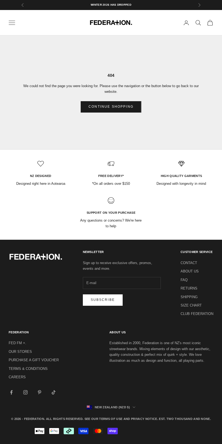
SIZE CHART (191, 305)
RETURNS (189, 288)
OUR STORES (20, 352)
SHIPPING (189, 297)
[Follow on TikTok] (53, 392)
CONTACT (189, 263)
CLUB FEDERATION (197, 314)
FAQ (184, 280)
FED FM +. (17, 343)
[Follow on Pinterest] (39, 392)
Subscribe (103, 300)
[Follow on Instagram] (25, 392)
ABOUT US (190, 271)
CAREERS (17, 377)
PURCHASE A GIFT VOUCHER (34, 360)
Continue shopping (111, 106)
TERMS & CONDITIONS (28, 369)
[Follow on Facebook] (11, 392)
